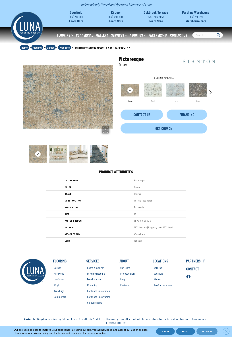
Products (64, 47)
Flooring (63, 35)
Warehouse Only (196, 21)
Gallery (102, 35)
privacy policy (40, 333)
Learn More (76, 21)
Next (111, 152)
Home (24, 47)
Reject (186, 331)
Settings (207, 331)
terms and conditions (70, 333)
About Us (136, 35)
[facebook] (188, 277)
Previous (25, 152)
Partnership (157, 35)
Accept (165, 331)
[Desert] (130, 90)
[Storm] (198, 90)
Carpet (50, 47)
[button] (72, 35)
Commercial (84, 35)
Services (117, 35)
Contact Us (178, 35)
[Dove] (175, 90)
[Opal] (153, 90)
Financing (186, 114)
